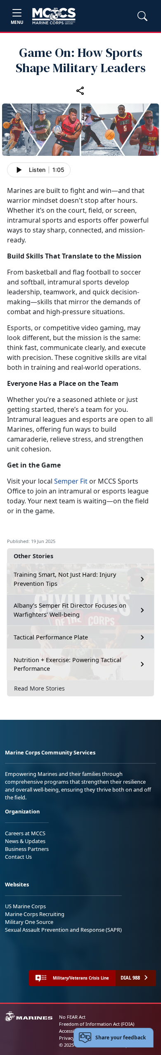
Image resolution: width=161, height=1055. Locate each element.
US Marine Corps (25, 906)
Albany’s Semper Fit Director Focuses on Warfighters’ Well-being (70, 610)
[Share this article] (80, 90)
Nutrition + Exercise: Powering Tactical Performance (67, 664)
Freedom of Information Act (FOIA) (96, 1024)
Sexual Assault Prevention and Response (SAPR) (63, 929)
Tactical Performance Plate (51, 637)
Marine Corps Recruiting (34, 914)
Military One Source (29, 922)
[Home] (54, 16)
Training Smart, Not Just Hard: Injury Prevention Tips (65, 579)
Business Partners (27, 849)
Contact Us (18, 856)
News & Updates (25, 841)
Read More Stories (39, 688)
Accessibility (72, 1031)
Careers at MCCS (25, 833)
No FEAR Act (72, 1017)
